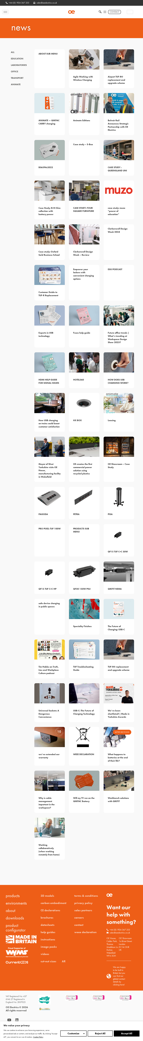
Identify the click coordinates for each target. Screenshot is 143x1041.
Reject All (100, 1033)
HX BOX (77, 420)
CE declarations (50, 910)
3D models (47, 896)
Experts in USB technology (46, 334)
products (13, 895)
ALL (12, 52)
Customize (73, 1033)
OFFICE (14, 71)
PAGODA (43, 514)
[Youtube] (9, 1019)
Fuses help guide (81, 332)
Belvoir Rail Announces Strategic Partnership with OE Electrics (118, 125)
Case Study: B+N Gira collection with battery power (49, 211)
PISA (110, 514)
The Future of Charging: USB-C (116, 628)
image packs (49, 947)
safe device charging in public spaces (49, 605)
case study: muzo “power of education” (116, 211)
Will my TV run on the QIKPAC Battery (84, 800)
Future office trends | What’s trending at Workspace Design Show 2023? (118, 337)
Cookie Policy (38, 1037)
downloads (15, 918)
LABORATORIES (19, 65)
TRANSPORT (17, 77)
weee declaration (85, 932)
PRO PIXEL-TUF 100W (50, 528)
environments (16, 903)
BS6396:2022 (46, 167)
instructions (48, 939)
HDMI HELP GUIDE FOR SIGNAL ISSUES (49, 381)
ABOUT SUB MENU (48, 53)
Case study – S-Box (83, 144)
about (10, 910)
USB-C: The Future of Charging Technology (84, 712)
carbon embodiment (53, 903)
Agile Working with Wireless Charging (83, 78)
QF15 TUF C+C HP (47, 588)
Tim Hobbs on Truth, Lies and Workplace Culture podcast (49, 670)
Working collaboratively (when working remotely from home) (49, 849)
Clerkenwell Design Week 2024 (117, 230)
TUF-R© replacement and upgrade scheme (118, 668)
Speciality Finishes (82, 626)
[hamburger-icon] (5, 12)
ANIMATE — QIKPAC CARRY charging (49, 122)
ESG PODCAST (115, 269)
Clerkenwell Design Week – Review (83, 253)
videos (45, 954)
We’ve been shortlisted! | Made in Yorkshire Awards (118, 714)
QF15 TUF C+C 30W (118, 551)
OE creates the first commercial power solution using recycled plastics (82, 469)
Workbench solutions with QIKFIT (118, 800)
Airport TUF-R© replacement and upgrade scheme (116, 80)
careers (79, 917)
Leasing (112, 420)
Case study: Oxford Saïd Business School (49, 253)
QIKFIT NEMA (115, 588)
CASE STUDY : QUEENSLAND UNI (117, 169)
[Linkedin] (16, 1019)
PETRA (76, 514)
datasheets (47, 925)
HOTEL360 (78, 379)
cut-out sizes (48, 961)
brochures (47, 917)
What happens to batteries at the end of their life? (118, 757)
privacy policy (83, 903)
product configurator (16, 928)
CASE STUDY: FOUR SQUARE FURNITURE (83, 209)
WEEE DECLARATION (83, 754)
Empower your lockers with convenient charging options (83, 274)
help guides (48, 932)
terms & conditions (86, 896)
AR (63, 961)
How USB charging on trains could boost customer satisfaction (49, 423)
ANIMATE (16, 84)
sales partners (83, 910)
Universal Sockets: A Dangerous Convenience (49, 714)
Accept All (126, 1033)
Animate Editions (81, 120)
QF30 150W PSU (81, 588)
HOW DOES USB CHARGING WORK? (118, 381)
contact (78, 925)
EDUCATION (17, 58)
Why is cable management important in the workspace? (47, 803)
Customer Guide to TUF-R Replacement (48, 294)
